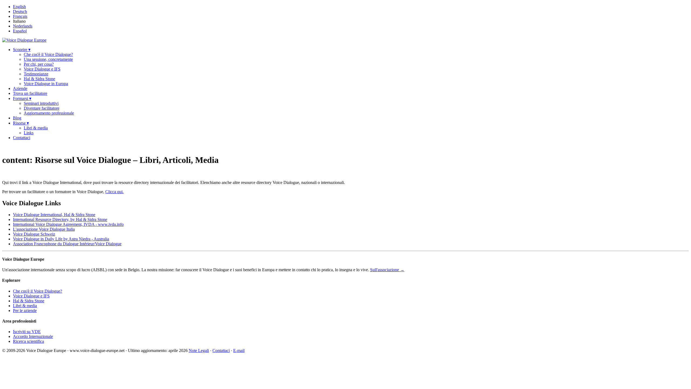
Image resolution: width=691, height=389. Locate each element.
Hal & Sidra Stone (39, 78)
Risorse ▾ (21, 123)
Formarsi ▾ (22, 98)
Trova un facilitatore (30, 93)
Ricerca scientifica (28, 341)
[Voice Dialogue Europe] (24, 40)
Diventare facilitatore (41, 108)
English (19, 6)
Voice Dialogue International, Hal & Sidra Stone (54, 214)
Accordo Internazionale (33, 336)
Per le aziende (25, 310)
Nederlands (22, 26)
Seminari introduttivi (41, 103)
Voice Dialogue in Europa (46, 83)
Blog (17, 118)
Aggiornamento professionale (49, 113)
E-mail (239, 350)
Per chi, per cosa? (39, 64)
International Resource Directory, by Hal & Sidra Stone (60, 219)
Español (20, 31)
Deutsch (20, 11)
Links (28, 132)
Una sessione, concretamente (48, 59)
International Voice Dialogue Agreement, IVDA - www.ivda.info (68, 224)
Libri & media (36, 128)
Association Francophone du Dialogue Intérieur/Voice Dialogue (67, 244)
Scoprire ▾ (22, 49)
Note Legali (199, 350)
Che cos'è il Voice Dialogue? (48, 54)
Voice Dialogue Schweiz (34, 234)
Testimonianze (36, 74)
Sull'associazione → (387, 269)
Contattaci (21, 137)
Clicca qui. (114, 191)
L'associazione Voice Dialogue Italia (44, 229)
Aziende (20, 88)
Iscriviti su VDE (27, 331)
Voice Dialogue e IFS (42, 69)
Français (20, 16)
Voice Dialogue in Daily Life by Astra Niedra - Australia (61, 239)
